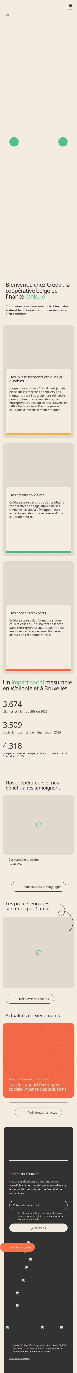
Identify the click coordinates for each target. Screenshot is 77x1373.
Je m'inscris (38, 1228)
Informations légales (19, 1358)
